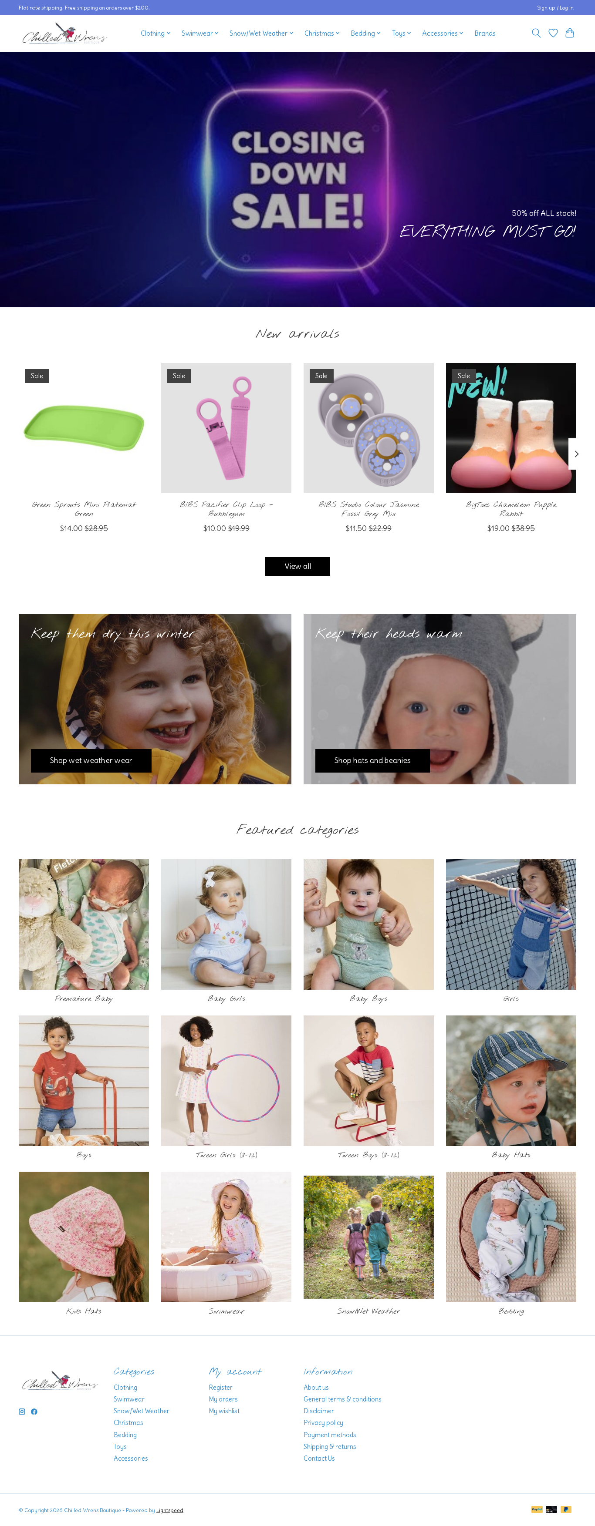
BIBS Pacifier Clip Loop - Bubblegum (226, 509)
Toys (120, 1447)
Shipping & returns (330, 1447)
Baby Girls (226, 999)
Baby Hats (511, 1155)
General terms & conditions (343, 1399)
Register (221, 1388)
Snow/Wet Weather (368, 1312)
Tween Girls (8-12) (226, 1155)
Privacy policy (323, 1423)
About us (316, 1388)
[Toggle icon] (536, 33)
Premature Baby (84, 999)
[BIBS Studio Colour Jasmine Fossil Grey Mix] (369, 428)
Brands (485, 33)
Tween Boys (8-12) (368, 1155)
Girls (511, 999)
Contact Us (319, 1458)
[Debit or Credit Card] (551, 1510)
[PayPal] (537, 1510)
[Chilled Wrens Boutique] (65, 33)
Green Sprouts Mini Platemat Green (84, 509)
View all (297, 566)
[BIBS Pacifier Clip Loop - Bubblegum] (226, 428)
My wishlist (224, 1411)
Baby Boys (368, 999)
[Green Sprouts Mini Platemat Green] (84, 428)
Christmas (128, 1423)
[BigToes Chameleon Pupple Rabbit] (511, 428)
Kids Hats (83, 1312)
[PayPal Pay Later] (566, 1510)
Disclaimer (319, 1411)
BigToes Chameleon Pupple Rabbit (511, 509)
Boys (83, 1155)
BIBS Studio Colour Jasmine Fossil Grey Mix (368, 509)
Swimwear (226, 1312)
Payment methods (330, 1435)
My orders (223, 1399)
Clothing (125, 1388)
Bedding (511, 1312)
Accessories (131, 1458)
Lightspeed (169, 1510)
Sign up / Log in (555, 7)
